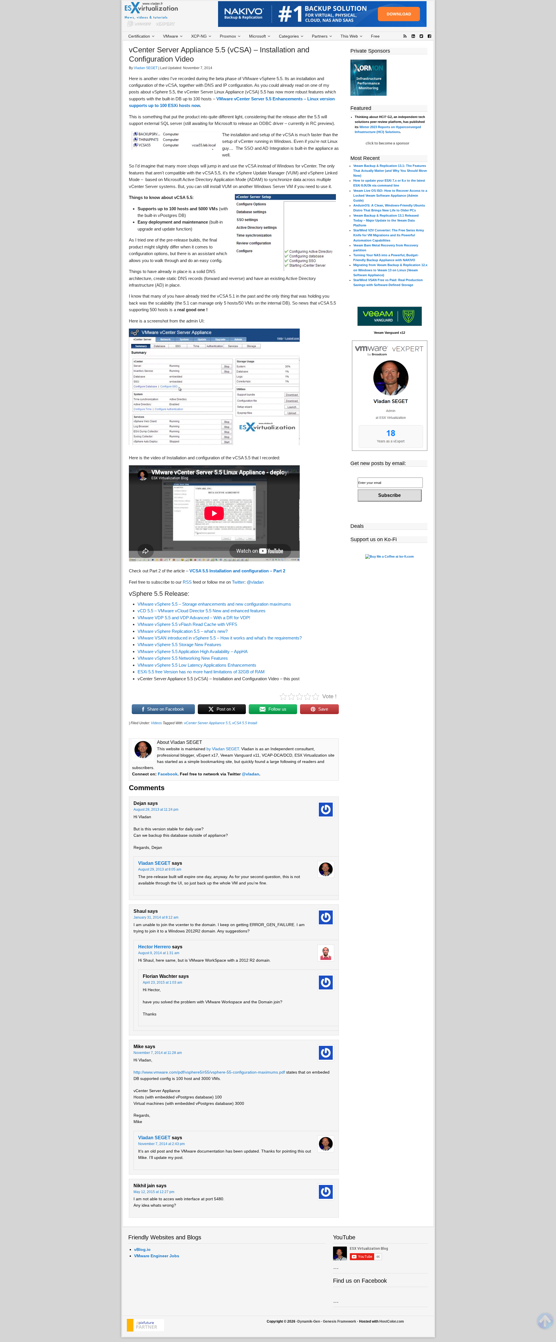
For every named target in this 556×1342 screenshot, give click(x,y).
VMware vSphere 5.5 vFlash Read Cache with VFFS (187, 624)
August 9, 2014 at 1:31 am (158, 953)
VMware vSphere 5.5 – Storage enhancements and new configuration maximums (214, 604)
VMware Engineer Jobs (156, 1255)
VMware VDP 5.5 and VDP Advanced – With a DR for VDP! (194, 617)
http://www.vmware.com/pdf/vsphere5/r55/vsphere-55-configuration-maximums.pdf (209, 1072)
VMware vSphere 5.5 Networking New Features (183, 658)
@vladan (255, 582)
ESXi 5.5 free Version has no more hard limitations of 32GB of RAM (201, 671)
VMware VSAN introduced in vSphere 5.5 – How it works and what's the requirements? (220, 637)
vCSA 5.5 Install (244, 723)
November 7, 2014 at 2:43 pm (161, 1144)
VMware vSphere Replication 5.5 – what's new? (183, 631)
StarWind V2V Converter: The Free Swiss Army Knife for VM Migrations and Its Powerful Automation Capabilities (388, 235)
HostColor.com (391, 1321)
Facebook (168, 774)
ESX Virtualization (153, 15)
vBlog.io (142, 1249)
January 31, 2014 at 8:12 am (155, 917)
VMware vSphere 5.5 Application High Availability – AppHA (193, 651)
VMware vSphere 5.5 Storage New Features (179, 644)
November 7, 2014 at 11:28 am (157, 1053)
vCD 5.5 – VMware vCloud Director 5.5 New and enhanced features (202, 610)
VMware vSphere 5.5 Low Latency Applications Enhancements (197, 665)
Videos (156, 723)
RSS (187, 582)
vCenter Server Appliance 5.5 (207, 723)
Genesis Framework (339, 1321)
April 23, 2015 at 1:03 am (162, 982)
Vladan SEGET (154, 863)
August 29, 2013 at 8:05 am (159, 869)
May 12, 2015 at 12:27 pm (153, 1192)
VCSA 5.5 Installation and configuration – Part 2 (237, 570)
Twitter (238, 582)
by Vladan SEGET (222, 748)
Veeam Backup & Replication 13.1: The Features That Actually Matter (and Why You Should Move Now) (390, 170)
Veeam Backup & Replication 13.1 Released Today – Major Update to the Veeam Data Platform (386, 220)
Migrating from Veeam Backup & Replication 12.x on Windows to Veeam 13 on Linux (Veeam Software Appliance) (390, 269)
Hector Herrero (154, 946)
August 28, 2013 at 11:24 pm (155, 810)
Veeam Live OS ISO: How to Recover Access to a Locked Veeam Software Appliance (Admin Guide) (390, 195)
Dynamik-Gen (308, 1321)
